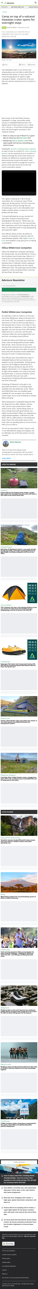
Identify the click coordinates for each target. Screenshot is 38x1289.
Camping (4, 12)
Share (6, 64)
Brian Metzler (13, 27)
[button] (2, 2)
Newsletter (32, 64)
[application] (19, 182)
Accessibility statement (9, 1266)
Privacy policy (6, 1258)
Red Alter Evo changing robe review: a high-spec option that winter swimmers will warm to (20, 1200)
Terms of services (23, 294)
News (4, 27)
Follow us (23, 64)
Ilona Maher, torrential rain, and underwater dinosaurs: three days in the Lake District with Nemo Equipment (20, 1190)
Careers (4, 1270)
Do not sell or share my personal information (15, 1277)
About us (4, 1274)
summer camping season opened (23, 149)
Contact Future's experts (9, 1254)
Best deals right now (17, 7)
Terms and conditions (8, 1251)
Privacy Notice (25, 296)
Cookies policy (6, 1262)
